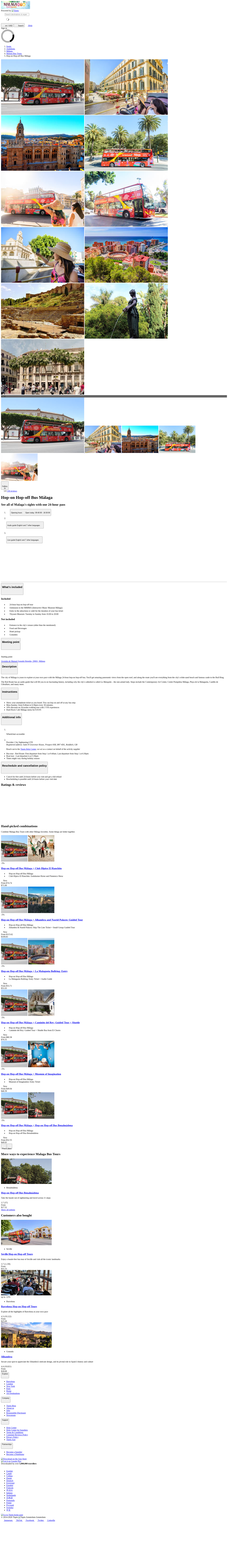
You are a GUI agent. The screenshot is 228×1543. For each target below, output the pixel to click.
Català (9, 1473)
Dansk (9, 1478)
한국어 (9, 1490)
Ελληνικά (10, 1483)
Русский (10, 1505)
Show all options (8, 1210)
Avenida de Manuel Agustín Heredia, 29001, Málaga (23, 661)
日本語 (9, 1498)
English (9, 1471)
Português (10, 1500)
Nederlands (11, 1495)
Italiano (9, 1493)
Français (9, 1488)
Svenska (9, 1507)
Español (9, 1485)
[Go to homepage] (15, 11)
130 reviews (12, 491)
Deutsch (9, 1481)
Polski (8, 1503)
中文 (8, 1510)
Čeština (9, 1476)
